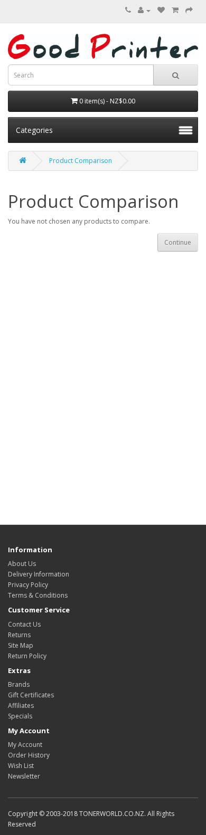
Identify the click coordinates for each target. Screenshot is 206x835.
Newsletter (24, 776)
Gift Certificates (31, 694)
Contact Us (24, 624)
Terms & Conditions (38, 595)
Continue (177, 242)
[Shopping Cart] (175, 10)
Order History (29, 755)
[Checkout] (189, 10)
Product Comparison (80, 160)
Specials (20, 716)
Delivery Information (38, 574)
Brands (19, 684)
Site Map (20, 645)
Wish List (21, 765)
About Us (22, 563)
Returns (19, 634)
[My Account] (144, 10)
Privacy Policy (28, 584)
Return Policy (27, 655)
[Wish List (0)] (161, 10)
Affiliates (21, 705)
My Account (25, 744)
